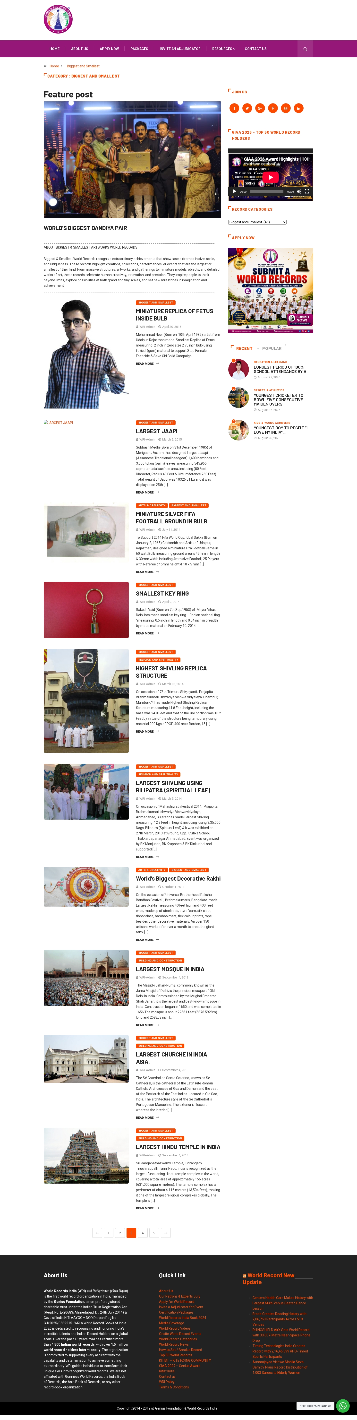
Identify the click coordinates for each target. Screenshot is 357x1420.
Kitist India (167, 1371)
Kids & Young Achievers (272, 422)
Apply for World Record (176, 1302)
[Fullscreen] (307, 191)
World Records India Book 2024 (182, 1318)
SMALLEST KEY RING (162, 593)
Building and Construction (160, 960)
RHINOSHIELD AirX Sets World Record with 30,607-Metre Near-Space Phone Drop (281, 1335)
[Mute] (299, 191)
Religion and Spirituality (158, 659)
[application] (270, 172)
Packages (139, 49)
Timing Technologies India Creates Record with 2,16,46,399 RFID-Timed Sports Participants (280, 1351)
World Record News (174, 1344)
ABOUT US (79, 49)
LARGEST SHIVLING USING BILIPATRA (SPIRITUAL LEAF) (173, 786)
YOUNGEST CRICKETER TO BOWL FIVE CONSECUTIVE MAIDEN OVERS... (278, 399)
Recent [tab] (244, 348)
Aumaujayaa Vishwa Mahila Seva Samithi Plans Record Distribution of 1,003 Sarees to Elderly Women (280, 1367)
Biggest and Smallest (83, 66)
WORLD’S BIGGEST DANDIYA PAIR (85, 227)
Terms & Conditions (174, 1387)
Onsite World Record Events (180, 1334)
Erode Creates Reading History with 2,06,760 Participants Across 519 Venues (279, 1319)
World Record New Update (269, 1278)
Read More (144, 363)
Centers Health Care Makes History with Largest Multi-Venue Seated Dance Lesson (283, 1303)
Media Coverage (171, 1323)
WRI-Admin (147, 327)
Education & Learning (270, 362)
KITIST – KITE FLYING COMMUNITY (185, 1360)
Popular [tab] (271, 348)
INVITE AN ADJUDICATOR (180, 49)
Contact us (256, 49)
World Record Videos (175, 1328)
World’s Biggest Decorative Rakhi (178, 878)
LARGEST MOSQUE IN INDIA (170, 968)
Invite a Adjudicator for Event (181, 1307)
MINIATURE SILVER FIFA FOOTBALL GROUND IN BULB (171, 517)
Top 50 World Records (175, 1355)
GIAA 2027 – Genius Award (179, 1366)
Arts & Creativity (151, 505)
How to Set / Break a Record (180, 1350)
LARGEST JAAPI (157, 430)
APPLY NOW (109, 49)
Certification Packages (176, 1312)
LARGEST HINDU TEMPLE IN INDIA (178, 1146)
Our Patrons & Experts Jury (179, 1296)
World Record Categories (178, 1339)
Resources (222, 49)
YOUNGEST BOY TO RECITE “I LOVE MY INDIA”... (280, 430)
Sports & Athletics (269, 390)
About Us (166, 1291)
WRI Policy (167, 1382)
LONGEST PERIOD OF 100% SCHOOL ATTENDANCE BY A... (281, 369)
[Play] (234, 191)
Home (55, 49)
